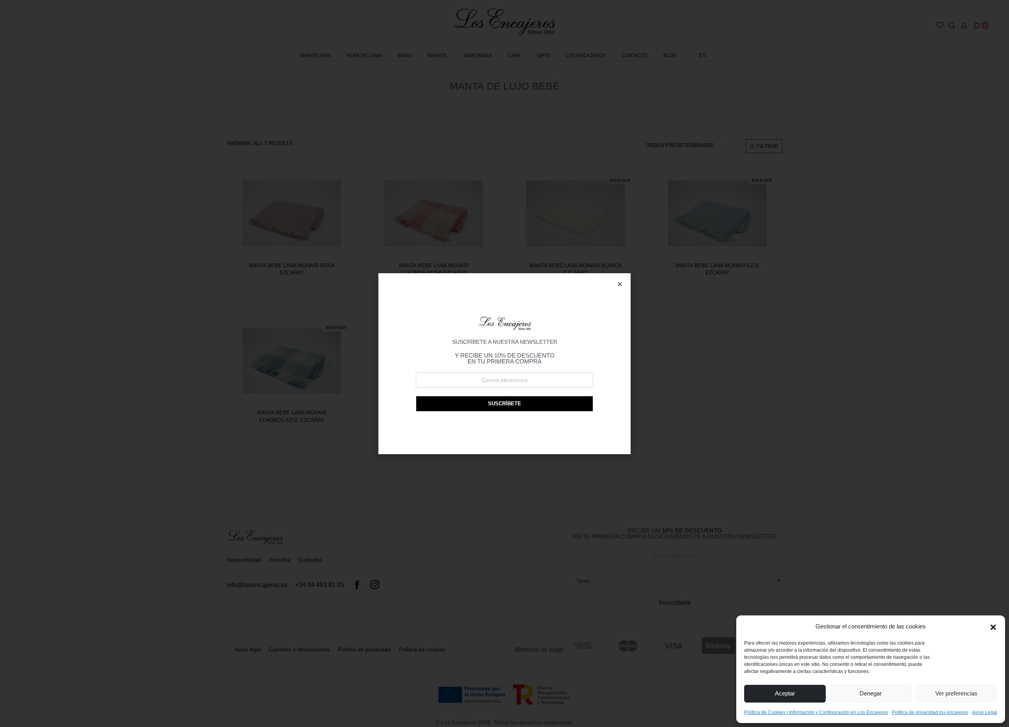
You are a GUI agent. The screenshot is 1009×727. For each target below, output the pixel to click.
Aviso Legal (984, 712)
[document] (504, 363)
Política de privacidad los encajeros (930, 712)
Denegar (871, 693)
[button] (993, 626)
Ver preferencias (956, 693)
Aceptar (785, 693)
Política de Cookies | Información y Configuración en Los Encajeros (816, 712)
